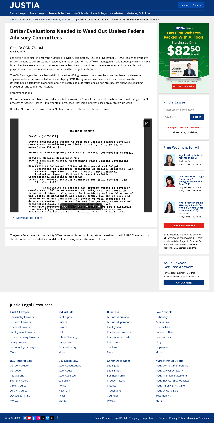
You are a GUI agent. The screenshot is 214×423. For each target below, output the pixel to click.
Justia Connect (103, 418)
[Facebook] (34, 418)
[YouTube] (29, 418)
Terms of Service (158, 418)
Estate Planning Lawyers (24, 337)
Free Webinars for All (181, 147)
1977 (70, 19)
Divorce (62, 327)
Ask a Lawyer (37, 13)
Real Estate (113, 342)
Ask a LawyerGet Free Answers (178, 264)
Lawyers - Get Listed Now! (183, 127)
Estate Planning (67, 337)
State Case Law (67, 375)
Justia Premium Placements (172, 375)
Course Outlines (165, 332)
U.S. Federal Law (21, 361)
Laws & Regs (99, 13)
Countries (113, 395)
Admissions (162, 322)
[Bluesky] (47, 418)
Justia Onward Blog (167, 390)
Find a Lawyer (18, 13)
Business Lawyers (20, 322)
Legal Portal (120, 418)
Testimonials (163, 395)
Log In (184, 5)
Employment (114, 327)
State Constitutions (69, 365)
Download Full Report (29, 217)
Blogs (159, 342)
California (64, 380)
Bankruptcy (65, 317)
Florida (62, 385)
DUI (60, 332)
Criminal (63, 322)
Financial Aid (163, 327)
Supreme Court (19, 380)
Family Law (64, 342)
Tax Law (112, 347)
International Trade (118, 337)
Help (144, 418)
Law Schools (80, 13)
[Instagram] (38, 418)
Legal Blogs (114, 370)
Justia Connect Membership (172, 365)
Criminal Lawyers (20, 327)
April (77, 19)
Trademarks (114, 390)
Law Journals (163, 337)
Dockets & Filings (20, 395)
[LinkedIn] (25, 418)
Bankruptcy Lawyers (22, 317)
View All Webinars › (184, 225)
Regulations (17, 375)
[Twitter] (52, 418)
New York (64, 390)
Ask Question (184, 282)
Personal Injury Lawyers (24, 347)
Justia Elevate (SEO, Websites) (173, 380)
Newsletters (117, 13)
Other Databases (118, 361)
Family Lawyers (19, 342)
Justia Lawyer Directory (169, 370)
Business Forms (116, 375)
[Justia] (25, 5)
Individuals (65, 312)
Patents (111, 385)
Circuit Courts (18, 385)
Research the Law (59, 13)
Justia (13, 19)
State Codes (65, 370)
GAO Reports (24, 19)
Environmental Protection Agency (49, 19)
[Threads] (43, 418)
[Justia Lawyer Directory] (56, 418)
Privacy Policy (177, 418)
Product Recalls (116, 380)
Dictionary (162, 317)
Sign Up (197, 5)
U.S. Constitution (19, 365)
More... (14, 352)
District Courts (18, 390)
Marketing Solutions (138, 13)
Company (134, 418)
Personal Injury (67, 347)
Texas (61, 395)
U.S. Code (15, 370)
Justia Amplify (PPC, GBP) (170, 385)
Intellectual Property (119, 332)
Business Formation (118, 317)
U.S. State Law (68, 361)
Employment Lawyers (22, 332)
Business (113, 312)
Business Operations (119, 322)
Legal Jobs (113, 365)
